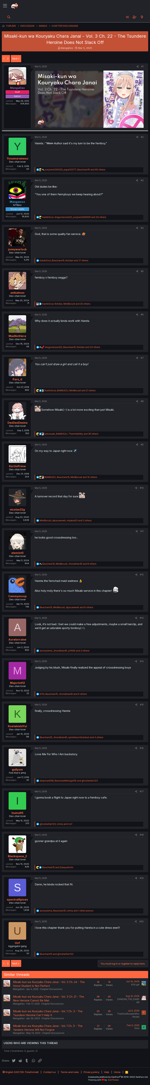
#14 (142, 661)
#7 (142, 358)
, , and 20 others (66, 303)
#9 (142, 444)
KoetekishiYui (17, 726)
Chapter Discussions (51, 989)
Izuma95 (17, 813)
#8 (142, 401)
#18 (142, 834)
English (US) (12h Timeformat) (22, 1072)
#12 (142, 574)
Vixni (136, 1028)
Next (14, 58)
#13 (142, 618)
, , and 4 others (71, 737)
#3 (142, 180)
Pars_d (17, 379)
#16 (142, 748)
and (57, 867)
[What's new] (142, 17)
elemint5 (17, 553)
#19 (142, 878)
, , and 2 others (66, 520)
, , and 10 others (71, 477)
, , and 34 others (74, 217)
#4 (142, 228)
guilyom (17, 769)
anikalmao (17, 292)
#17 (142, 791)
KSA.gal (135, 984)
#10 (142, 488)
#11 (142, 531)
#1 (142, 66)
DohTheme (113, 1080)
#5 (142, 271)
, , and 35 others (71, 433)
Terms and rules (70, 1072)
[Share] (137, 67)
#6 (142, 314)
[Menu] (5, 6)
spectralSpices (17, 899)
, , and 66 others (75, 169)
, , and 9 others (63, 694)
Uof (17, 943)
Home (117, 1072)
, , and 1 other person (66, 910)
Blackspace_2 (17, 856)
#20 (141, 921)
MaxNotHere (17, 336)
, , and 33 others (72, 347)
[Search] (9, 17)
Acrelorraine (17, 639)
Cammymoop (17, 596)
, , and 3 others (64, 650)
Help (106, 1072)
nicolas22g (17, 509)
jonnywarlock (17, 249)
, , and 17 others (64, 260)
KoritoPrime (17, 466)
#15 (142, 704)
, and (69, 780)
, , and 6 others (66, 607)
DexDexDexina (17, 422)
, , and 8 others (69, 563)
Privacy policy (91, 1072)
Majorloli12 (17, 683)
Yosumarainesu (17, 158)
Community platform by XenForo (118, 1077)
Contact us (49, 1072)
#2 (142, 137)
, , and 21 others (70, 390)
